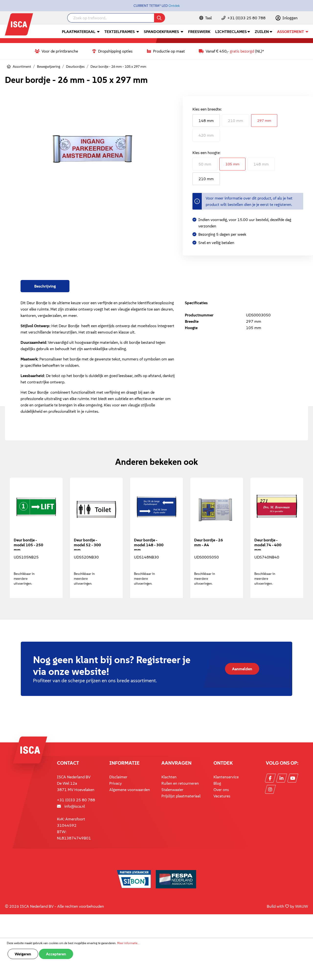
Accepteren (56, 953)
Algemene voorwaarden (129, 789)
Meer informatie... (128, 943)
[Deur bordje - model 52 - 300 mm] (96, 509)
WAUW (301, 906)
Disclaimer (118, 776)
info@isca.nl (74, 806)
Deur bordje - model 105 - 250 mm (28, 543)
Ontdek (174, 5)
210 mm (235, 120)
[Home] (9, 66)
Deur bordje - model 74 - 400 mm (267, 543)
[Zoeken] (159, 17)
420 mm (206, 135)
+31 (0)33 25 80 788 (246, 17)
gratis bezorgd (242, 51)
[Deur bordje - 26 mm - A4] (216, 509)
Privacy (115, 783)
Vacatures (221, 795)
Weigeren (23, 953)
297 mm (264, 120)
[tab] (45, 286)
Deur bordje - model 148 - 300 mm (149, 543)
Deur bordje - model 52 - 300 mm (87, 543)
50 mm (205, 164)
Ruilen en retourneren (180, 783)
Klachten (169, 776)
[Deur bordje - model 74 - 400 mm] (276, 509)
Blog (217, 783)
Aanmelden (242, 668)
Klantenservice (226, 776)
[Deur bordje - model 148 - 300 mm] (156, 509)
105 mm (232, 164)
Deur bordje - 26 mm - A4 (208, 542)
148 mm (206, 120)
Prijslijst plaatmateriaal (181, 795)
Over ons (221, 789)
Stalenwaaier (172, 789)
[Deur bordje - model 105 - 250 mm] (36, 509)
